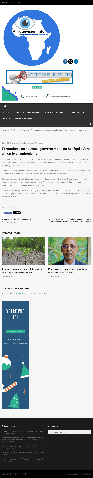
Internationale (33, 112)
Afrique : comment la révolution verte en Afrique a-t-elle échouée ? (22, 447)
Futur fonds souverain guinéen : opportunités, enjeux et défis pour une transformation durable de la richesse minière (22, 440)
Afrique (31, 143)
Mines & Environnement (54, 112)
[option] (35, 257)
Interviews (7, 118)
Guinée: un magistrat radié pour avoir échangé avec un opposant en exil (23, 432)
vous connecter (17, 293)
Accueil (6, 112)
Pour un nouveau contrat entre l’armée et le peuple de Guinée (23, 454)
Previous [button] (3, 262)
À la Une (15, 143)
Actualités (17, 112)
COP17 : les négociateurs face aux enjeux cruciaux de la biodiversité (23, 460)
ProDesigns (86, 474)
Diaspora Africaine (23, 118)
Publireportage (77, 112)
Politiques (39, 143)
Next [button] (90, 262)
